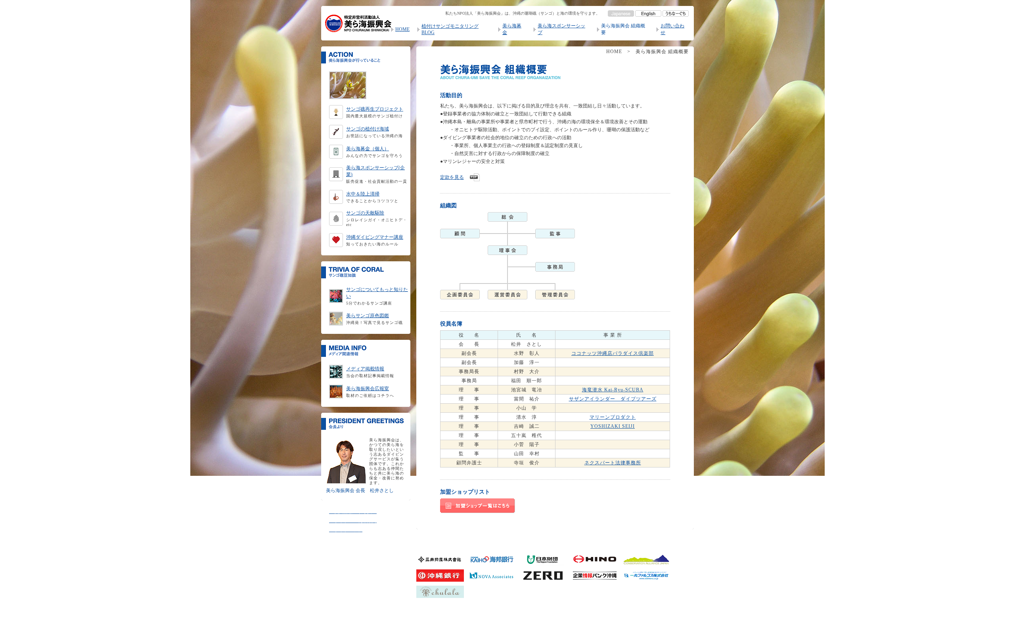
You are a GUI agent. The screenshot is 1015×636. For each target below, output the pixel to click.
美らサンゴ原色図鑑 (367, 315)
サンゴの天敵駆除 (365, 213)
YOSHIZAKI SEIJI (612, 426)
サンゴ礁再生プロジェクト (374, 109)
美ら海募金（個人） (367, 148)
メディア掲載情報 (365, 369)
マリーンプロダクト (613, 417)
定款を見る (452, 177)
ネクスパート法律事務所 (612, 463)
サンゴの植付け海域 (367, 129)
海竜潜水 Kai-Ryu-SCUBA (612, 390)
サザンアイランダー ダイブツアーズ (613, 399)
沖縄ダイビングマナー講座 (374, 237)
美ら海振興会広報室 (367, 388)
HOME (402, 29)
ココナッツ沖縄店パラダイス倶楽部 (612, 353)
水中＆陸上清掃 (362, 194)
